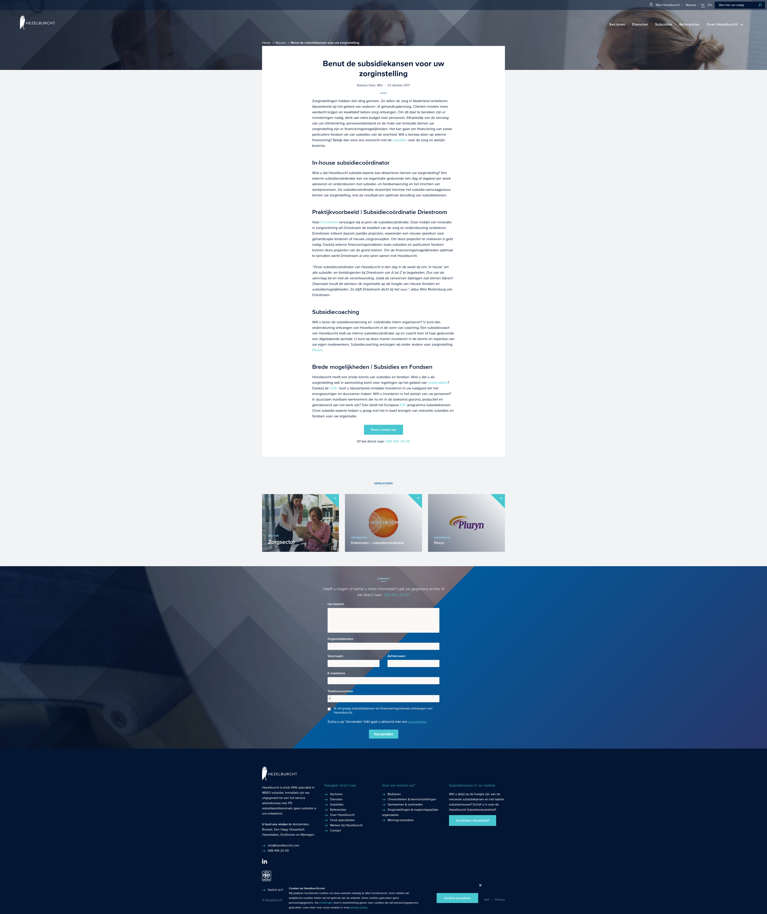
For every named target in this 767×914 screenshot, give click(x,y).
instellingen (326, 902)
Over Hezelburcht (722, 24)
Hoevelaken (270, 834)
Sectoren (617, 24)
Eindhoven (287, 834)
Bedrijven (394, 794)
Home (266, 43)
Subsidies (663, 24)
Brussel (267, 829)
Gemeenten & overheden (405, 804)
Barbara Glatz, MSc (370, 85)
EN (710, 5)
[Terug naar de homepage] (37, 28)
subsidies (400, 140)
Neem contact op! (383, 430)
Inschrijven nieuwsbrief (472, 821)
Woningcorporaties (400, 820)
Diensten (640, 24)
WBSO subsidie (272, 793)
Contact (335, 830)
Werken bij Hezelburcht (346, 825)
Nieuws (691, 5)
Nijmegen (307, 834)
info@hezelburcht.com (283, 845)
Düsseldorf (296, 829)
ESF (402, 405)
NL (703, 5)
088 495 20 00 (398, 441)
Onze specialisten (342, 820)
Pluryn (317, 350)
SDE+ (334, 388)
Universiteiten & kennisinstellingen (411, 799)
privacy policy (359, 907)
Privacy (500, 899)
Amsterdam (301, 824)
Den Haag (281, 829)
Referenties (689, 24)
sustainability (438, 383)
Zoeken (760, 5)
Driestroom (329, 222)
